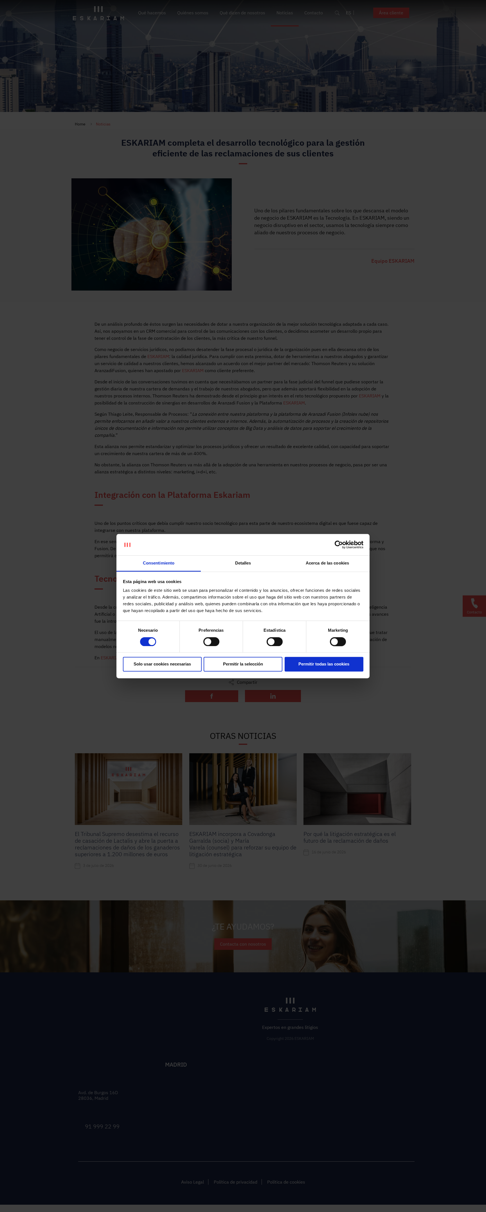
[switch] (211, 641)
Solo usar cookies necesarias (162, 664)
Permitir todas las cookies (323, 664)
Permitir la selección (243, 664)
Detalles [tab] (243, 563)
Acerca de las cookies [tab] (327, 563)
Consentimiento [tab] (158, 563)
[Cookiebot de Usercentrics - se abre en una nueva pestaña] (338, 544)
